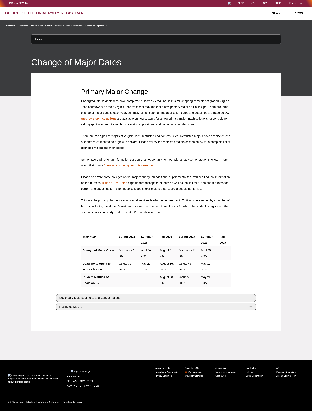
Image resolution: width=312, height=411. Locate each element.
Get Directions (79, 376)
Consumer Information (225, 372)
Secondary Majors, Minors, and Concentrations (89, 297)
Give (265, 3)
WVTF (279, 368)
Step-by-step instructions (98, 118)
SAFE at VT (251, 368)
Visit (254, 3)
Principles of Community (166, 372)
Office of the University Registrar (47, 26)
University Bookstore (286, 372)
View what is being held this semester (128, 165)
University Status (163, 368)
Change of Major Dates (96, 26)
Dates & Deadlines (74, 26)
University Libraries (194, 376)
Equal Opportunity (254, 376)
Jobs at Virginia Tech (286, 376)
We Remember (195, 372)
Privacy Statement (163, 376)
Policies (249, 372)
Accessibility (221, 368)
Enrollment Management (17, 26)
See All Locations (81, 381)
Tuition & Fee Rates (114, 183)
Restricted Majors (70, 306)
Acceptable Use (192, 368)
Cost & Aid (220, 376)
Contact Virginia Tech (84, 386)
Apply (241, 3)
